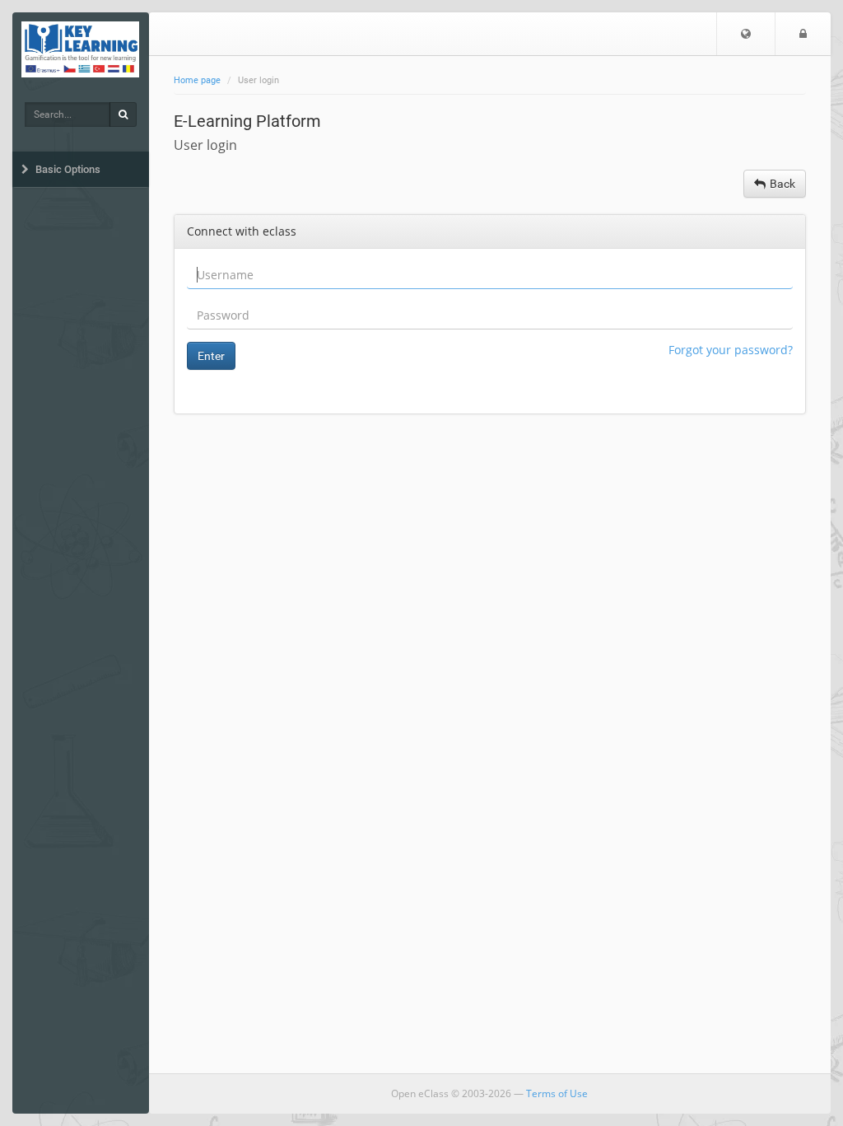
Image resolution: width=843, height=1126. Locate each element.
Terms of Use (557, 1093)
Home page (197, 80)
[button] (746, 33)
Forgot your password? (730, 349)
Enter (211, 355)
